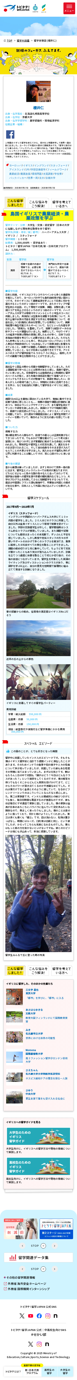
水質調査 (48, 173)
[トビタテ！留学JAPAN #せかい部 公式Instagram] (39, 1344)
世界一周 (33, 177)
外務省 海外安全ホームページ (25, 1283)
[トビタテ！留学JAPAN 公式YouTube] (30, 1315)
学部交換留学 (38, 169)
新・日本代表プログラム (32, 1371)
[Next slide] (55, 1246)
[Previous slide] (22, 1246)
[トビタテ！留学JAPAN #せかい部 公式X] (30, 1344)
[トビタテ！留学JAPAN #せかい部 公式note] (47, 1344)
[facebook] (10, 134)
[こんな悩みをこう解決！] (38, 202)
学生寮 (58, 173)
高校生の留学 (49, 1371)
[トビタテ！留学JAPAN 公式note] (55, 1316)
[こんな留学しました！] (15, 202)
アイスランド (16, 169)
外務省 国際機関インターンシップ (27, 1289)
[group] (46, 1229)
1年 (27, 169)
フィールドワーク (57, 169)
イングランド (41, 165)
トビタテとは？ (13, 1371)
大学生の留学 (65, 1371)
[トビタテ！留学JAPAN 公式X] (22, 1315)
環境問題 (37, 173)
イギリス (28, 165)
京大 (41, 177)
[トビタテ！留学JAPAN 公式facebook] (39, 1315)
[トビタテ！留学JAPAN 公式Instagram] (47, 1315)
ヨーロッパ (15, 165)
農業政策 (25, 173)
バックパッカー (17, 177)
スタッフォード (59, 165)
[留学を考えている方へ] (61, 202)
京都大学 (50, 177)
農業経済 (14, 173)
